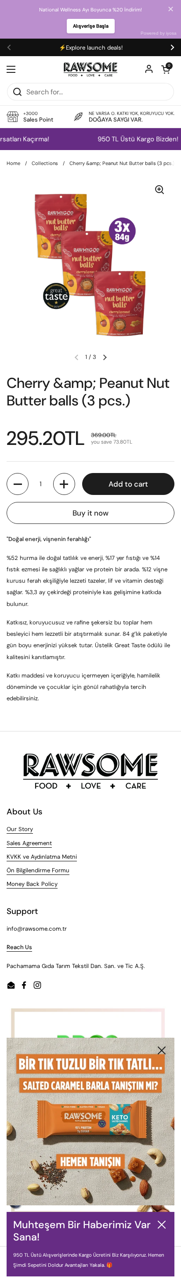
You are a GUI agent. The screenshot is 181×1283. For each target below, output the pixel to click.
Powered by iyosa (159, 33)
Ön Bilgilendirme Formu (38, 870)
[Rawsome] (90, 69)
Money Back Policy (32, 884)
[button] (165, 69)
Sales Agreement (29, 843)
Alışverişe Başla (91, 26)
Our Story (20, 829)
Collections (45, 163)
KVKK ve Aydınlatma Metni (42, 856)
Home (13, 163)
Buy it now (90, 513)
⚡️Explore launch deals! (91, 47)
